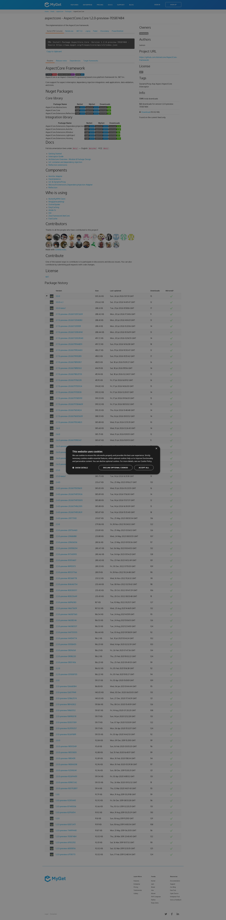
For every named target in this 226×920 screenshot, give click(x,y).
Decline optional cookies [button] (115, 467)
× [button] (156, 448)
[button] (80, 467)
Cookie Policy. (146, 461)
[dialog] (113, 460)
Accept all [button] (144, 467)
